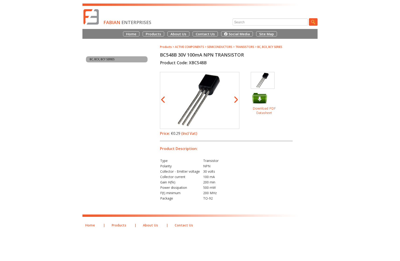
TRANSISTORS (244, 47)
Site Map (266, 34)
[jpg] (199, 95)
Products (153, 34)
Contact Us (205, 34)
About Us (178, 34)
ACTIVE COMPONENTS (189, 47)
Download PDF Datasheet (264, 110)
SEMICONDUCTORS (220, 47)
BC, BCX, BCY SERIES (102, 59)
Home (131, 34)
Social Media (239, 34)
